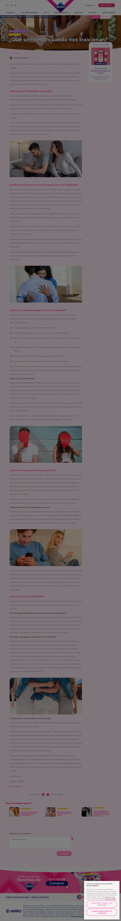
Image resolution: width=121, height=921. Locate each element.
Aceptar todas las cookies (102, 904)
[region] (101, 900)
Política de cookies (110, 898)
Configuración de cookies (102, 912)
